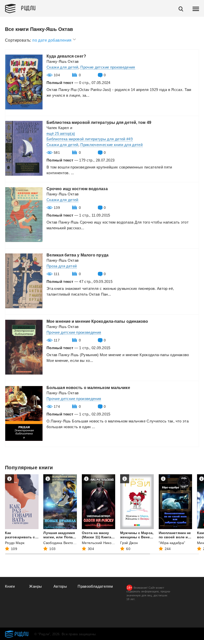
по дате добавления (52, 40)
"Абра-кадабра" (172, 543)
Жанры (35, 586)
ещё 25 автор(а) (61, 133)
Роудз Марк (15, 543)
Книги (10, 586)
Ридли (28, 7)
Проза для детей (62, 266)
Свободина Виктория (61, 543)
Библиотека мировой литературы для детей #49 (90, 139)
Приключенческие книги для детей (111, 145)
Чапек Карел (58, 128)
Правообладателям (95, 586)
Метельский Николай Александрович (113, 543)
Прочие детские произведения (107, 67)
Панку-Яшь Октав (63, 61)
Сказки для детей (62, 67)
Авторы (60, 586)
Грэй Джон (129, 543)
